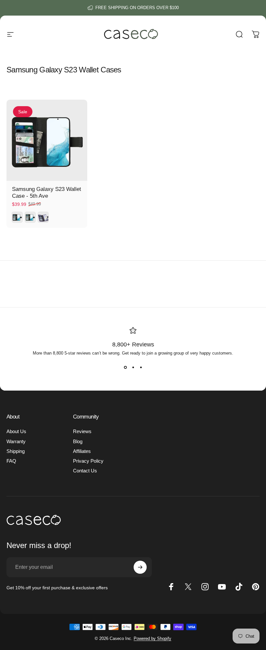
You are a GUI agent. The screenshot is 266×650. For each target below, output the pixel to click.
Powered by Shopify (152, 638)
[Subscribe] (140, 567)
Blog (77, 441)
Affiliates (82, 451)
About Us (16, 431)
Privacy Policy (88, 461)
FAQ (11, 461)
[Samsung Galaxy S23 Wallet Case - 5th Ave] (46, 140)
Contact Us (85, 470)
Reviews (82, 431)
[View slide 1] (125, 367)
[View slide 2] (133, 367)
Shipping (15, 451)
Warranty (16, 441)
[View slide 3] (141, 367)
